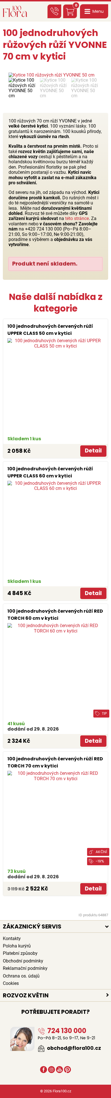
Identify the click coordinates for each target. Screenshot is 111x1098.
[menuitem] (23, 88)
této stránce (77, 218)
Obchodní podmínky (23, 961)
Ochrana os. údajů (21, 976)
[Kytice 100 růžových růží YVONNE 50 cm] (55, 75)
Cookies (11, 983)
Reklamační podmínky (25, 968)
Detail (93, 450)
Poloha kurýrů (17, 946)
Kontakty (12, 938)
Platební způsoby (20, 953)
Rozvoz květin (26, 995)
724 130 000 (66, 1030)
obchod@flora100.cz (73, 1048)
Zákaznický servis (32, 926)
